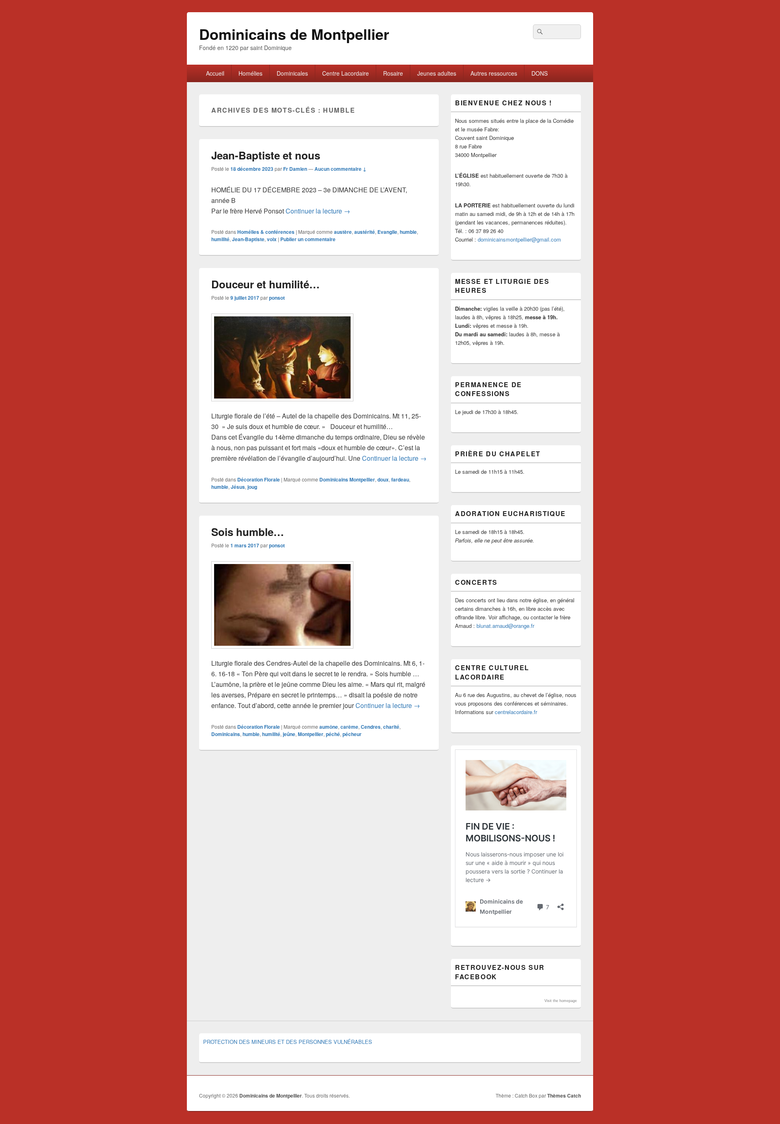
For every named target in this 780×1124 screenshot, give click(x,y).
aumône (328, 726)
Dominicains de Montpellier (294, 33)
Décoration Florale (258, 479)
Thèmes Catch (564, 1095)
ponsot (277, 297)
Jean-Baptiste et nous (265, 155)
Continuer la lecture (318, 211)
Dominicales (292, 73)
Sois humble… (247, 531)
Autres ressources (493, 73)
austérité (364, 231)
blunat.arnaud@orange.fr (505, 626)
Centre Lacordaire (345, 73)
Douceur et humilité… (265, 284)
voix (272, 239)
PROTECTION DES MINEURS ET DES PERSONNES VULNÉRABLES (287, 1042)
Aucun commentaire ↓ (340, 168)
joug (252, 486)
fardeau (400, 479)
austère (343, 231)
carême (349, 726)
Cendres (371, 726)
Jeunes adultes (436, 73)
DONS (539, 73)
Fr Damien (295, 168)
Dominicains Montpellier (347, 479)
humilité (220, 239)
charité (391, 726)
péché (333, 734)
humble (408, 231)
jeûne (289, 734)
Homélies (250, 73)
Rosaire (393, 73)
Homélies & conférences (266, 231)
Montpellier (310, 734)
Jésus (238, 486)
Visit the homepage (560, 1001)
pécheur (352, 734)
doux (383, 479)
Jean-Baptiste (248, 239)
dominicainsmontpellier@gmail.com (519, 239)
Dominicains (225, 734)
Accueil (215, 73)
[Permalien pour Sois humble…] (282, 652)
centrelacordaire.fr (516, 712)
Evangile (387, 231)
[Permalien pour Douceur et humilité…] (282, 405)
